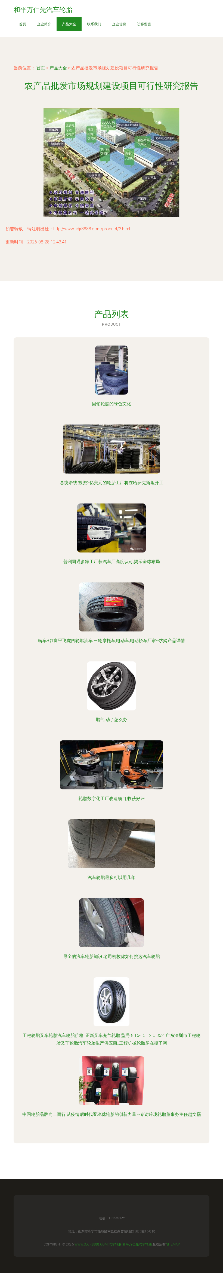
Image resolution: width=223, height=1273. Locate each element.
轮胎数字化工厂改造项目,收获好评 (112, 798)
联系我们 (94, 24)
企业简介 (44, 24)
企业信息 (119, 24)
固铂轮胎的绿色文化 (111, 403)
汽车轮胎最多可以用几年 (111, 877)
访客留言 (144, 24)
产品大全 (69, 24)
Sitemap (173, 1244)
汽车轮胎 (115, 1244)
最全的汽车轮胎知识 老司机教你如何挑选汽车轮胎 (111, 956)
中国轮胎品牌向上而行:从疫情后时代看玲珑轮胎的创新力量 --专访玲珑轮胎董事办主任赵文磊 (111, 1114)
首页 (22, 24)
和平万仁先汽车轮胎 (137, 1244)
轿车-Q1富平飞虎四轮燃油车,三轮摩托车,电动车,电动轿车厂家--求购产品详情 (111, 640)
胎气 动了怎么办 (111, 719)
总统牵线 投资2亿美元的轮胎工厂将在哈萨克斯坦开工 (111, 482)
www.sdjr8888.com (91, 1244)
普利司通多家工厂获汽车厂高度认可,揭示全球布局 (111, 561)
